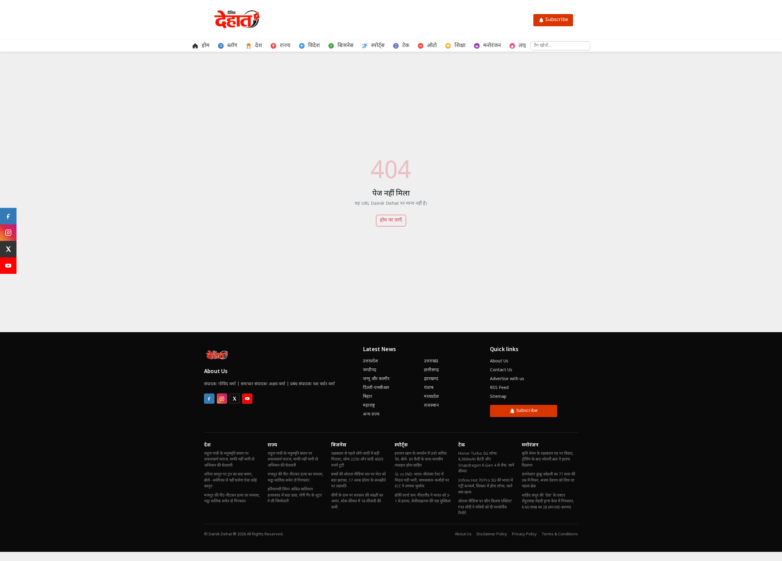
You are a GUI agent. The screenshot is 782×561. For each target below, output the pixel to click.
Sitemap (498, 397)
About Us (499, 361)
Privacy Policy (524, 534)
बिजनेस (338, 445)
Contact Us (501, 370)
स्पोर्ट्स (401, 445)
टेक (461, 445)
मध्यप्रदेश (431, 397)
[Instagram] (8, 232)
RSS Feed (499, 388)
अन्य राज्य (371, 414)
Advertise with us (507, 379)
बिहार (367, 397)
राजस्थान (431, 406)
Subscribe (556, 20)
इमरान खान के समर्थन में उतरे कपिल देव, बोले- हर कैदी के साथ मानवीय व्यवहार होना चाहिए (421, 459)
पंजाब (428, 388)
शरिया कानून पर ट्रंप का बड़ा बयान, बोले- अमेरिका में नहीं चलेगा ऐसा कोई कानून (230, 480)
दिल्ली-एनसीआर (376, 388)
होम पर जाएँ (391, 220)
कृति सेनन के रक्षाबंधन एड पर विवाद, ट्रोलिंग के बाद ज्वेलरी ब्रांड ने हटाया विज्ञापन (547, 459)
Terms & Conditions (560, 534)
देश (207, 445)
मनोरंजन (530, 445)
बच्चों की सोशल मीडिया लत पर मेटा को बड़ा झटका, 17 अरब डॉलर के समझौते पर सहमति (358, 480)
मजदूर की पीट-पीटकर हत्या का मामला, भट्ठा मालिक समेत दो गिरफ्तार (232, 498)
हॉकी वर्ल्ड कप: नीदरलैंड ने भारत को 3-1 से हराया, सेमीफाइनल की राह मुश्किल (423, 498)
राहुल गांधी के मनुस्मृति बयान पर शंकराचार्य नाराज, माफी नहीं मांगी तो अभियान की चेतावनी (229, 459)
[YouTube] (8, 265)
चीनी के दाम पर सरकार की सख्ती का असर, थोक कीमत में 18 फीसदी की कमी (357, 501)
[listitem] (209, 399)
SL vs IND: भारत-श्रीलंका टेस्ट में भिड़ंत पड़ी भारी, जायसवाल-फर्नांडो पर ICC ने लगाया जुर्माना (422, 480)
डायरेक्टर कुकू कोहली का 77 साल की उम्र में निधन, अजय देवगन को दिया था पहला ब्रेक (548, 480)
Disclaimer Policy (492, 534)
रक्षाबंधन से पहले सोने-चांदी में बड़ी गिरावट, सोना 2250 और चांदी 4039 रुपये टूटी (357, 459)
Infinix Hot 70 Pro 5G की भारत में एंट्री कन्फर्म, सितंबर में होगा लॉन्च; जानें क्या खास (485, 486)
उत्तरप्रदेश (370, 361)
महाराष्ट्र (369, 406)
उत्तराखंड (431, 361)
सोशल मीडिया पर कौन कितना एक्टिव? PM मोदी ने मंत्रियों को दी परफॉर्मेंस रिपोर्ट (485, 507)
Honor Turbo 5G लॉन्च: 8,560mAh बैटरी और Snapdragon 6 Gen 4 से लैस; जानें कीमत (486, 462)
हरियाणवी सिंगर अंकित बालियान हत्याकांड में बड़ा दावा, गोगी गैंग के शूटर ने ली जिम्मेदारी (295, 495)
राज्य (272, 445)
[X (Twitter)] (8, 249)
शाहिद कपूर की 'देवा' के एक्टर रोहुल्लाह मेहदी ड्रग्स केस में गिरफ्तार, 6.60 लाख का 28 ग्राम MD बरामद (548, 501)
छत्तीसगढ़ (431, 370)
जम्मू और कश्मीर (376, 379)
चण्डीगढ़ (369, 370)
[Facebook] (8, 216)
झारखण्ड (431, 379)
